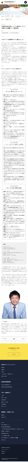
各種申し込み (3, 417)
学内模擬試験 (3, 404)
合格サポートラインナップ (8, 364)
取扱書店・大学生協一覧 (5, 431)
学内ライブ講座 (4, 397)
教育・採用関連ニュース (5, 424)
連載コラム (13, 16)
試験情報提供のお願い (5, 433)
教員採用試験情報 (6, 381)
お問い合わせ (3, 439)
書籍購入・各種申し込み (7, 412)
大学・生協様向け (6, 392)
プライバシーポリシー (5, 449)
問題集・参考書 (4, 376)
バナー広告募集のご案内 (5, 435)
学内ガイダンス (4, 406)
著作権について (3, 451)
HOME (2, 16)
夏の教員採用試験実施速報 (5, 426)
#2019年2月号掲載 (5, 32)
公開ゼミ (2, 371)
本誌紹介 (2, 19)
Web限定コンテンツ (8, 19)
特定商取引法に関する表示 (5, 447)
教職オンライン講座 (4, 402)
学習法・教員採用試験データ (6, 384)
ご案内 (2, 395)
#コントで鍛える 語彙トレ (14, 32)
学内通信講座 (3, 399)
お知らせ (2, 422)
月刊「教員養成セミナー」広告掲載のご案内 (8, 437)
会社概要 (2, 453)
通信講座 (2, 367)
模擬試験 (2, 369)
